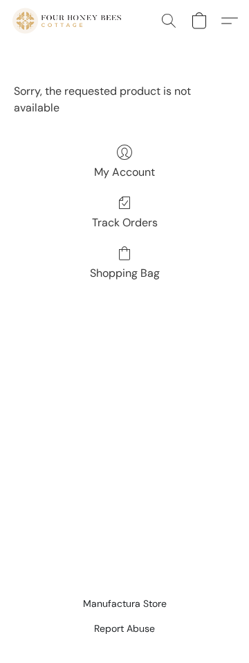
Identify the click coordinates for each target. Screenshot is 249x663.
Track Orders (125, 222)
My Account (124, 172)
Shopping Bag (125, 273)
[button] (69, 21)
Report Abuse (124, 628)
